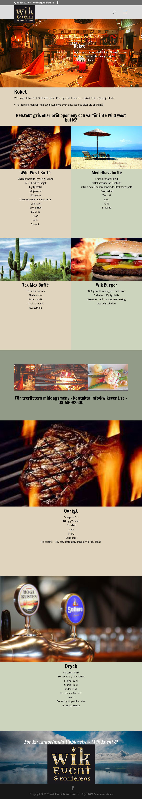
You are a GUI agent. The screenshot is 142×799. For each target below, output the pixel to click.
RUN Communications (100, 794)
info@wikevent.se (108, 398)
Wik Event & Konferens (64, 794)
